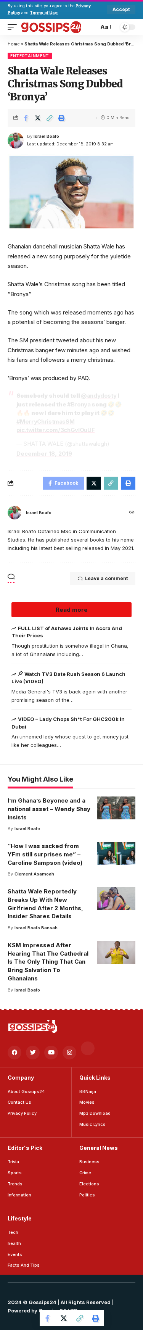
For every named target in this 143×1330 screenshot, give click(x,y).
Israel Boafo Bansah (36, 927)
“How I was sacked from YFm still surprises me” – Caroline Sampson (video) (45, 854)
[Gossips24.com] (51, 27)
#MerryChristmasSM (45, 421)
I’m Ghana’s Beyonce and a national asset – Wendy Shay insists (49, 809)
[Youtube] (51, 1052)
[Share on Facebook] (26, 118)
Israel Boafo (46, 136)
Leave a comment (106, 578)
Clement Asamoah (34, 874)
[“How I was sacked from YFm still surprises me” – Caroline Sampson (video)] (116, 853)
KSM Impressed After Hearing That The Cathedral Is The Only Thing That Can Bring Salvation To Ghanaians (48, 961)
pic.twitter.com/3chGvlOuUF (55, 430)
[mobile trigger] (14, 27)
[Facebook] (14, 1052)
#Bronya (79, 404)
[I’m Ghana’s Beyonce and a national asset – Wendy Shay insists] (116, 807)
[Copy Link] (49, 118)
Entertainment (29, 55)
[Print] (61, 118)
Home (14, 44)
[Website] (132, 512)
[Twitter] (33, 1052)
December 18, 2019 (44, 453)
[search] (90, 27)
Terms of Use (44, 12)
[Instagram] (69, 1052)
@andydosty (98, 395)
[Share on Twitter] (37, 118)
